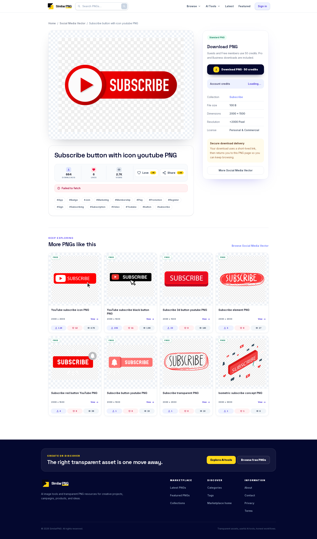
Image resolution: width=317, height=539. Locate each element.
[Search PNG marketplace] (124, 6)
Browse (192, 6)
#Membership (122, 200)
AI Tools (211, 6)
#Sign (60, 207)
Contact (250, 495)
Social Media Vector (72, 23)
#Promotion (155, 200)
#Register (173, 200)
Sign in (262, 6)
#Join (87, 200)
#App (60, 200)
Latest (229, 6)
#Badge (73, 200)
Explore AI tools (221, 459)
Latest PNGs (178, 487)
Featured (244, 6)
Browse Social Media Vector (250, 245)
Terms (249, 510)
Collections (177, 503)
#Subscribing (76, 207)
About (248, 487)
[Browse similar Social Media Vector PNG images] (95, 259)
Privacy (249, 503)
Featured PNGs (180, 495)
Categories (214, 487)
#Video (116, 207)
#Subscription (97, 207)
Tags (210, 495)
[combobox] (101, 6)
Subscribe (236, 97)
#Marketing (102, 200)
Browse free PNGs (253, 459)
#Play (140, 200)
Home (52, 23)
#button (147, 207)
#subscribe (163, 207)
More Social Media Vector (236, 170)
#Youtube (131, 207)
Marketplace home (219, 503)
